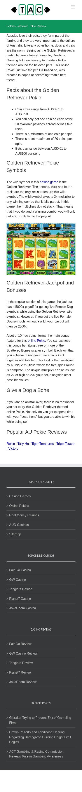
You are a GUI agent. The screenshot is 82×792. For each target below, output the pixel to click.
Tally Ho (23, 443)
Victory (13, 448)
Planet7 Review (20, 672)
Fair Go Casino (20, 570)
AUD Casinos (19, 525)
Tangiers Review (21, 663)
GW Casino (17, 579)
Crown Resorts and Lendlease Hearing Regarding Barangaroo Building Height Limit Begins (40, 737)
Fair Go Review (20, 644)
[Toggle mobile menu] (73, 6)
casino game (49, 182)
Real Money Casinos (24, 515)
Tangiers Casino (20, 589)
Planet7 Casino (20, 598)
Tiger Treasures (42, 443)
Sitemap (15, 534)
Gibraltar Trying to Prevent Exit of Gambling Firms (40, 720)
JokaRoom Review (23, 682)
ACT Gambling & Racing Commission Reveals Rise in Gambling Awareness (36, 754)
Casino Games (20, 496)
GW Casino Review (23, 653)
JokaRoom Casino (22, 608)
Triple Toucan (65, 443)
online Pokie (36, 340)
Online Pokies (19, 506)
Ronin (11, 443)
